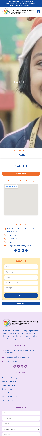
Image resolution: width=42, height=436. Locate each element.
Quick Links (27, 5)
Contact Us (20, 150)
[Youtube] (26, 250)
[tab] (21, 174)
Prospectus (32, 3)
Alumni (22, 155)
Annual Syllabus (26, 1)
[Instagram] (19, 250)
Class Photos (23, 3)
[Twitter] (23, 250)
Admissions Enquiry (13, 1)
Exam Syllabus (10, 3)
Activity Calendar (14, 5)
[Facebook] (15, 250)
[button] (38, 11)
